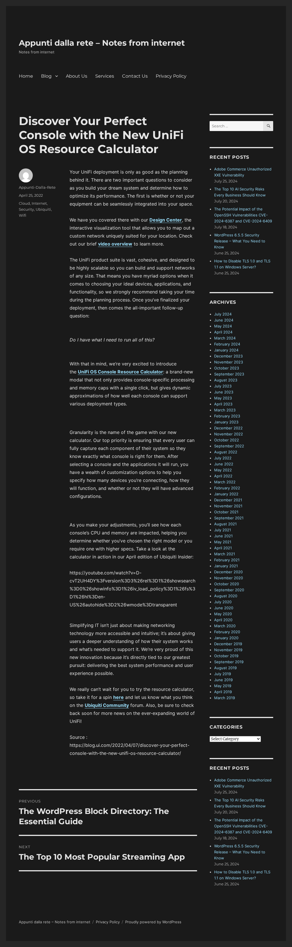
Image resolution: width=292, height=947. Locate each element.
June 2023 (223, 392)
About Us (76, 76)
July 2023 (223, 386)
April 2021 (223, 548)
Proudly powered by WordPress (153, 922)
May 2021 (222, 542)
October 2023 (226, 368)
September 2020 (229, 590)
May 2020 (223, 614)
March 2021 (224, 554)
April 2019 (223, 691)
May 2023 (223, 398)
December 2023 (228, 356)
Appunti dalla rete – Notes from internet (102, 43)
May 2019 (222, 685)
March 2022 (225, 482)
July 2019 (222, 673)
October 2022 (226, 440)
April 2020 (223, 620)
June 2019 (223, 679)
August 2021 (225, 524)
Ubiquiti (43, 209)
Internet (39, 203)
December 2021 (228, 500)
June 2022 (223, 464)
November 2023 (228, 362)
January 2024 (226, 350)
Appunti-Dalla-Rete (37, 187)
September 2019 (229, 662)
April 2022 (223, 476)
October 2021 (226, 512)
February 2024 (227, 344)
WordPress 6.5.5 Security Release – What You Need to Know (239, 241)
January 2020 (226, 638)
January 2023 (226, 422)
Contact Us (135, 76)
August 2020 (225, 596)
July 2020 (223, 602)
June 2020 (223, 608)
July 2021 (222, 530)
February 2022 (227, 488)
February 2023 (227, 416)
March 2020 (225, 626)
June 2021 (223, 536)
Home (26, 76)
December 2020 (228, 572)
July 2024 (223, 314)
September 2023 (229, 374)
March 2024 (225, 338)
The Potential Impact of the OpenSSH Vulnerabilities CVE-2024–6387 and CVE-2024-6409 (243, 215)
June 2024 (223, 320)
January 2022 (226, 494)
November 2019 (228, 650)
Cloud (24, 203)
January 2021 (226, 566)
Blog (46, 76)
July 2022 (223, 458)
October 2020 (226, 584)
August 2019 (225, 667)
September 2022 (229, 446)
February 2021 (227, 560)
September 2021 (229, 518)
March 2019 (224, 697)
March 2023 (225, 410)
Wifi (22, 215)
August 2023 (225, 380)
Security (26, 209)
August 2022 (225, 452)
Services (104, 76)
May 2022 (223, 470)
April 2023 (223, 404)
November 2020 (228, 578)
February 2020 (227, 632)
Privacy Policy (171, 76)
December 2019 (228, 644)
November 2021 (228, 506)
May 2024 (223, 326)
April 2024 (223, 332)
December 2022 (228, 428)
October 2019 (226, 656)
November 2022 (228, 434)
